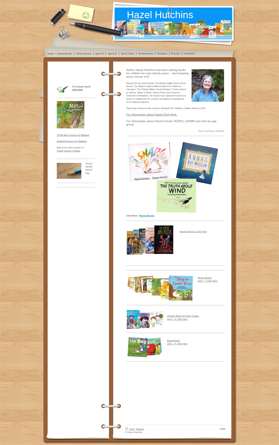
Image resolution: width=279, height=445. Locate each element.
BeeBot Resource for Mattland (72, 141)
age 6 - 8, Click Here (177, 319)
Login (222, 428)
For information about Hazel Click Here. (151, 114)
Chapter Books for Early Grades (183, 316)
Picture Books (205, 278)
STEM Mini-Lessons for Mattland (73, 135)
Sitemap (140, 429)
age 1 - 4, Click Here (177, 343)
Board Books (173, 340)
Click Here (77, 89)
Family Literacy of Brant (68, 151)
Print (132, 429)
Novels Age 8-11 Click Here (193, 231)
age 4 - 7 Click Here (208, 281)
